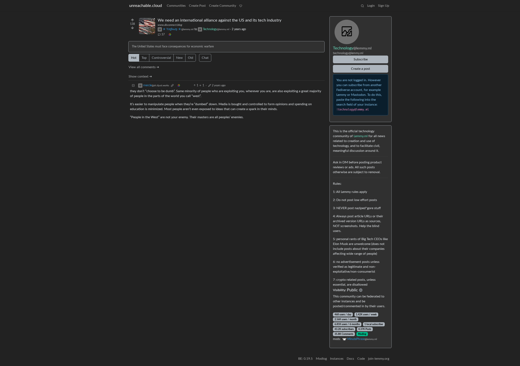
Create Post (197, 5)
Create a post (360, 68)
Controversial (161, 57)
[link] (170, 34)
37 (163, 34)
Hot (133, 57)
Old (190, 57)
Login (371, 5)
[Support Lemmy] (241, 6)
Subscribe (361, 59)
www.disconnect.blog (170, 25)
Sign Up (383, 5)
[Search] (362, 6)
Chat (205, 57)
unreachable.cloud (145, 6)
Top (144, 57)
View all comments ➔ (144, 67)
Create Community (222, 5)
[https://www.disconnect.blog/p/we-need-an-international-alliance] (147, 26)
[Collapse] (133, 85)
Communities (176, 5)
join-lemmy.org (378, 358)
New (179, 57)
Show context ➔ (140, 76)
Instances (336, 358)
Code (361, 358)
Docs (350, 358)
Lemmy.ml (361, 136)
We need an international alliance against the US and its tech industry (219, 20)
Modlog (362, 334)
